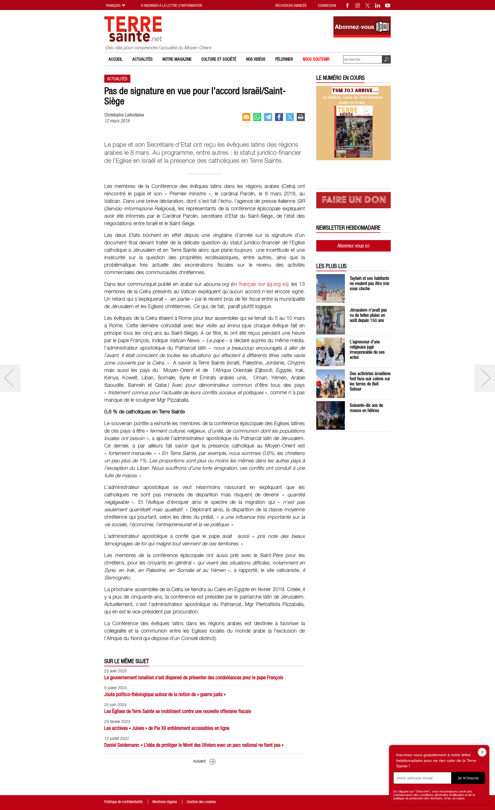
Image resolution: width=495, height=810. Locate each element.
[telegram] (268, 117)
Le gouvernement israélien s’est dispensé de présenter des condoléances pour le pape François (193, 677)
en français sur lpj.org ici (259, 284)
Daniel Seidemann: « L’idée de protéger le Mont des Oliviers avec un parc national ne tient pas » (194, 745)
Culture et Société (218, 59)
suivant (199, 761)
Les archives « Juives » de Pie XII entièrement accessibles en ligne (166, 728)
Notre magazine (177, 59)
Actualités (142, 59)
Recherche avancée (291, 5)
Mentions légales (164, 801)
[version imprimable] (301, 117)
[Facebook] (348, 5)
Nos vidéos (256, 59)
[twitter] (290, 117)
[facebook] (279, 117)
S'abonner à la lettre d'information (171, 5)
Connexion (327, 5)
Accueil (116, 59)
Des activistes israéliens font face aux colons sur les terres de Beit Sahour (370, 381)
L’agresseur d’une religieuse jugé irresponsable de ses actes (367, 349)
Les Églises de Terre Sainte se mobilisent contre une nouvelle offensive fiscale (177, 711)
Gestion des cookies (201, 801)
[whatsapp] (257, 117)
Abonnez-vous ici (353, 246)
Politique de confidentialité (123, 801)
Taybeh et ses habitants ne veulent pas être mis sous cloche (369, 283)
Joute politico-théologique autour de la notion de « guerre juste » (165, 694)
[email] (246, 117)
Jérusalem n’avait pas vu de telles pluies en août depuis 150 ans (368, 315)
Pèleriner (284, 59)
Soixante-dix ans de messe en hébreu (366, 408)
